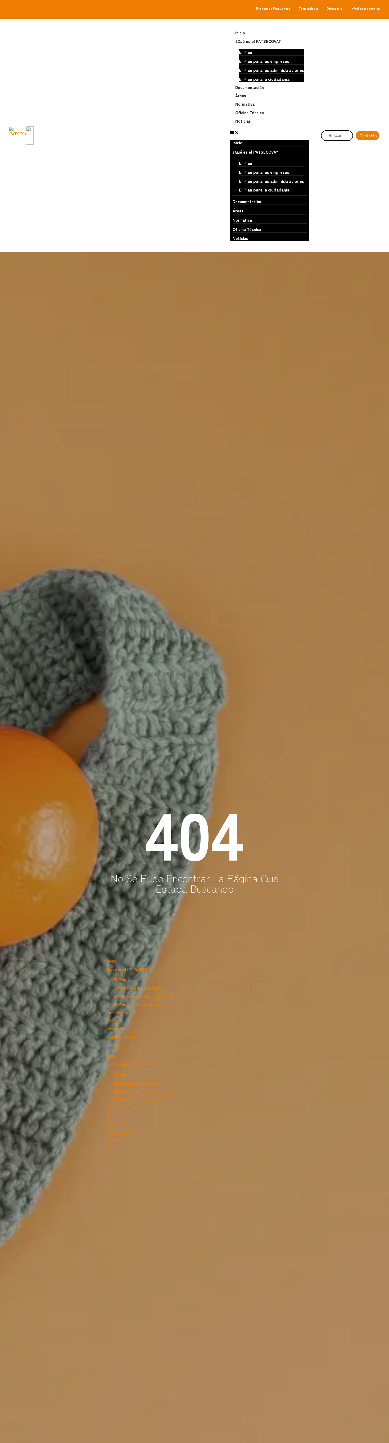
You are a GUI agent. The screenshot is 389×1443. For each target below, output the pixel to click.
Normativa (245, 104)
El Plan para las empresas (264, 61)
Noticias (243, 121)
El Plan (245, 52)
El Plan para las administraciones (271, 70)
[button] (269, 132)
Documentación (249, 87)
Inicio (240, 32)
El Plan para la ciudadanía (264, 79)
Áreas (240, 95)
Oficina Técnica (249, 112)
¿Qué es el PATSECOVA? (258, 41)
